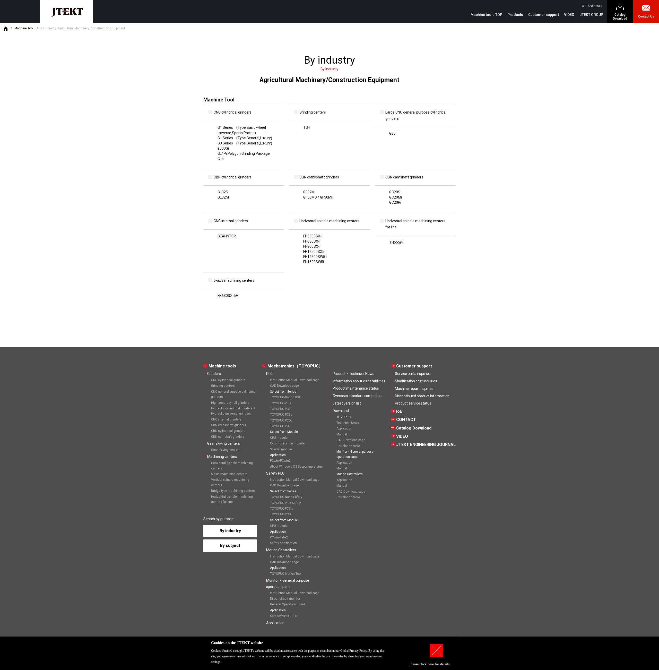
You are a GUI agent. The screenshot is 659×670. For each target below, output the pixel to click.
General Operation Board (287, 604)
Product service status (413, 403)
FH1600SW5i (313, 262)
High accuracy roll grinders (230, 403)
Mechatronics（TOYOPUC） (295, 366)
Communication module (287, 443)
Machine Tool (23, 28)
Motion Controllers (281, 550)
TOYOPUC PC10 (281, 409)
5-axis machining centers (229, 474)
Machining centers (222, 456)
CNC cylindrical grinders (228, 380)
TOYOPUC (343, 417)
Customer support (414, 366)
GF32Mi (309, 192)
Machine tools (222, 366)
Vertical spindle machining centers (230, 482)
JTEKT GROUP (591, 15)
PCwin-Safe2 (279, 537)
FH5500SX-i (312, 236)
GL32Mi (224, 197)
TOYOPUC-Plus (280, 403)
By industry (230, 530)
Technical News (347, 423)
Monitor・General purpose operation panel (287, 583)
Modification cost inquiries (416, 381)
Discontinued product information (422, 396)
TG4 (306, 127)
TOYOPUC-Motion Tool (285, 573)
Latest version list (347, 403)
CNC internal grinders (226, 419)
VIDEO (569, 15)
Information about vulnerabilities (359, 381)
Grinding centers (223, 386)
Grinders (214, 374)
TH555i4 (396, 242)
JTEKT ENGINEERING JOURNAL (426, 444)
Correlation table (348, 446)
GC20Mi (395, 197)
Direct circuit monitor (285, 598)
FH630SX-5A (228, 296)
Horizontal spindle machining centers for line (232, 499)
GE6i (392, 133)
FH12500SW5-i (315, 257)
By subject (230, 545)
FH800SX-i (311, 246)
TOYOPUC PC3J (281, 414)
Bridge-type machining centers (233, 491)
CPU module (279, 438)
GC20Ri (395, 202)
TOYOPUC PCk (280, 426)
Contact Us (646, 16)
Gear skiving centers (223, 443)
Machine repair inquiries (414, 388)
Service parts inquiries (413, 374)
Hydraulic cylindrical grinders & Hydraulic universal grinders (233, 411)
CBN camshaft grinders (228, 437)
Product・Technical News (353, 374)
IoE (399, 411)
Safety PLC (275, 473)
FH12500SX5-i (314, 252)
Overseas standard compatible (358, 396)
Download (341, 411)
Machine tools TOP (486, 15)
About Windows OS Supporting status (296, 466)
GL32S (223, 192)
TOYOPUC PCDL (281, 420)
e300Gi (223, 148)
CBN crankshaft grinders (228, 425)
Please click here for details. (430, 664)
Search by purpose (218, 519)
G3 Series (245, 143)
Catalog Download (620, 16)
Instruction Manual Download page (294, 380)
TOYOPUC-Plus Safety (285, 503)
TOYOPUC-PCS (280, 514)
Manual (341, 434)
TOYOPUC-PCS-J (281, 508)
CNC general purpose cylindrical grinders (233, 394)
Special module (281, 449)
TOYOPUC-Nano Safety (286, 497)
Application (275, 623)
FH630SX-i (311, 241)
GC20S (394, 192)
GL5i (221, 159)
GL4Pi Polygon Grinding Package (244, 153)
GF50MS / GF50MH (318, 197)
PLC (269, 374)
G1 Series (242, 130)
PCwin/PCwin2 (280, 460)
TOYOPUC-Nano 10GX (285, 397)
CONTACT (406, 419)
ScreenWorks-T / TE (284, 616)
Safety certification (283, 543)
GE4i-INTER (227, 236)
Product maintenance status (356, 388)
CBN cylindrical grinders (228, 431)
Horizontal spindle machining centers (232, 465)
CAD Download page (284, 386)
